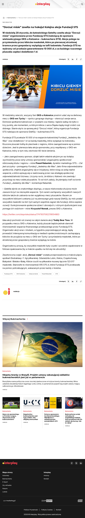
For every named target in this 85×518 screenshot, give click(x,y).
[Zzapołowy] (47, 501)
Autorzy (46, 475)
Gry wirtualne (6, 485)
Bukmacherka (11, 17)
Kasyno (4, 488)
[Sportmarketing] (9, 501)
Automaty (5, 475)
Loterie (4, 492)
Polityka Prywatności (31, 510)
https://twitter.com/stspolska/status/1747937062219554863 (30, 214)
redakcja (5, 59)
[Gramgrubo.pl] (80, 501)
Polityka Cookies (47, 510)
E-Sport (5, 482)
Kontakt (46, 479)
